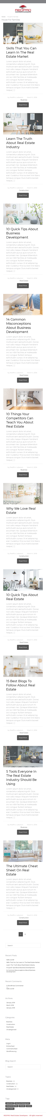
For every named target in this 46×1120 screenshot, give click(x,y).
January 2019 (10, 1002)
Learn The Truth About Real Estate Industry (20, 143)
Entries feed (10, 1046)
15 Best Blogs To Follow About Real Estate (20, 685)
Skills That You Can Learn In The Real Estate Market (21, 52)
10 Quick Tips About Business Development (20, 967)
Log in (8, 1043)
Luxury (29, 1106)
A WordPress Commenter (15, 985)
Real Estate (24, 281)
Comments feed (11, 1049)
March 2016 (10, 1005)
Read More (23, 105)
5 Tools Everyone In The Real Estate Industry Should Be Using (21, 777)
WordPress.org (11, 1051)
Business (24, 100)
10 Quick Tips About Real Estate (22, 597)
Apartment (10, 1103)
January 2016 (10, 1008)
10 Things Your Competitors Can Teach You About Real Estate (19, 420)
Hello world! (10, 960)
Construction (24, 190)
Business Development (22, 1103)
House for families (12, 1106)
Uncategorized (11, 1029)
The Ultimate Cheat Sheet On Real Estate (22, 870)
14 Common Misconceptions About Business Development (18, 325)
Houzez (22, 1106)
